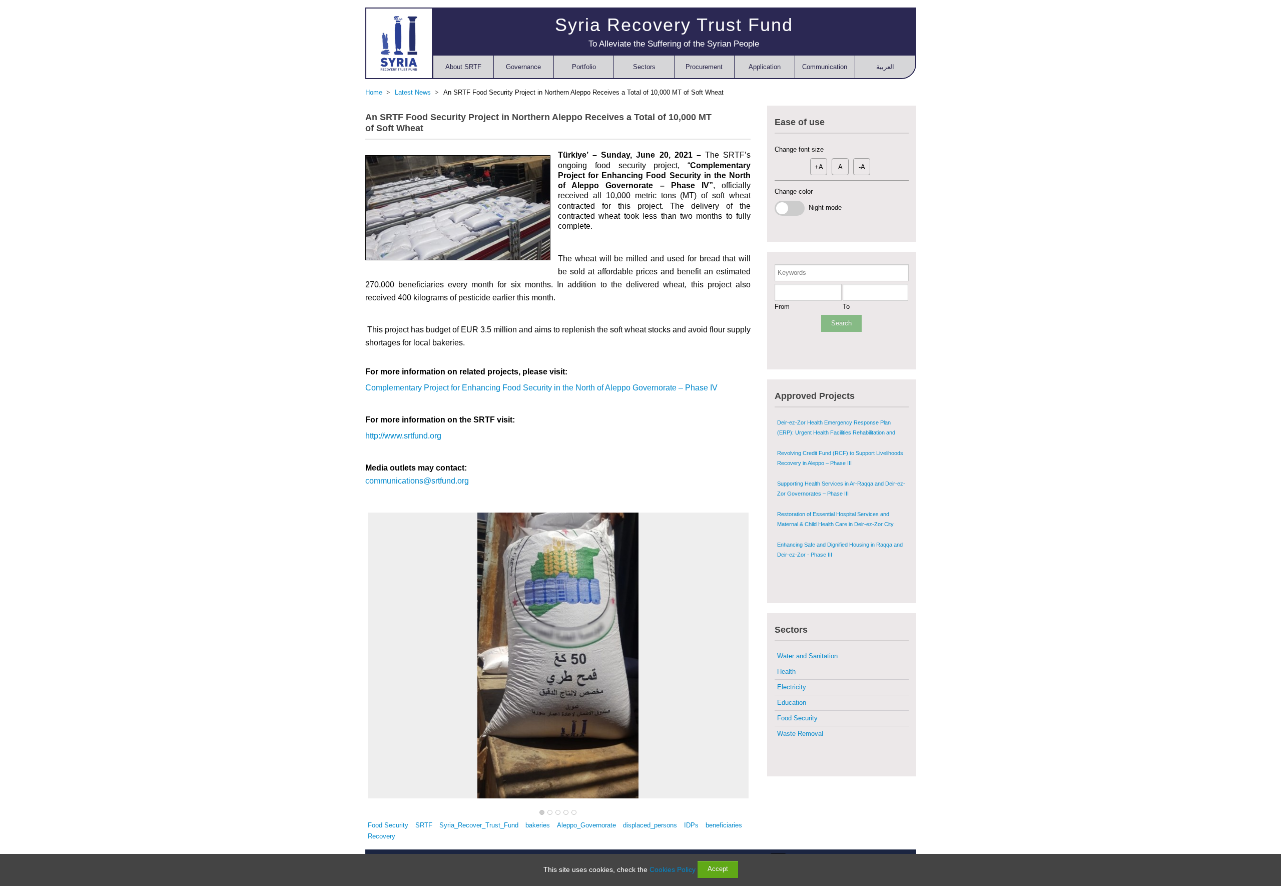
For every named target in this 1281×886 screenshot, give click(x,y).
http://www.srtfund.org (403, 435)
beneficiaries (724, 825)
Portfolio (584, 67)
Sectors (644, 67)
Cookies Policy (673, 869)
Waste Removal (800, 733)
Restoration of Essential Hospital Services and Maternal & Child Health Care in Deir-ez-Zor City (835, 519)
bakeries (537, 825)
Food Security (388, 825)
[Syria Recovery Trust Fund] (399, 43)
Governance (523, 67)
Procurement (704, 67)
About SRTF (463, 67)
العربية (885, 67)
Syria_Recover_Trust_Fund (478, 825)
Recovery (381, 836)
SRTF (423, 825)
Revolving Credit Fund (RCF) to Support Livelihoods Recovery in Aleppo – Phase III (840, 458)
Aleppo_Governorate (586, 825)
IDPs (691, 825)
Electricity (791, 687)
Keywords (792, 272)
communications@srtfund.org (417, 481)
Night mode (823, 207)
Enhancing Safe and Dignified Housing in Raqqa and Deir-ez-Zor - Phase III (840, 550)
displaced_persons (650, 825)
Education (791, 702)
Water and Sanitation (807, 656)
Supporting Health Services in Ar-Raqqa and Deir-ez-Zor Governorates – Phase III (841, 489)
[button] (542, 813)
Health (786, 671)
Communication (824, 67)
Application (765, 67)
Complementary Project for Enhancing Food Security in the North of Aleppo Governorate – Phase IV (541, 387)
